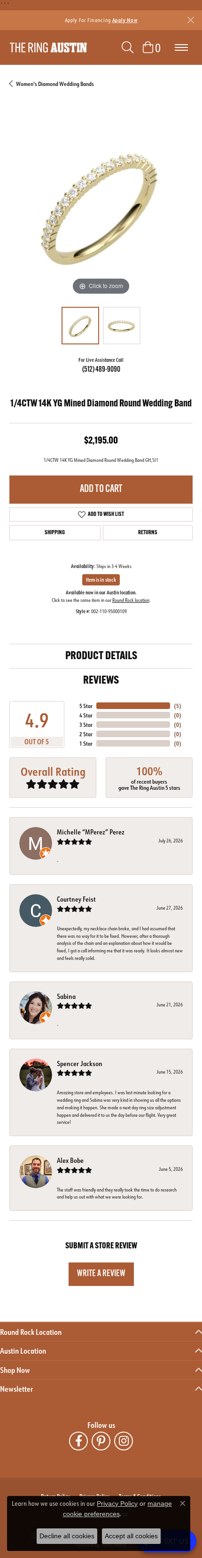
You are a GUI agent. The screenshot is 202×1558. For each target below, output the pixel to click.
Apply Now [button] (125, 19)
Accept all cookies (131, 1536)
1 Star (86, 743)
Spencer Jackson (79, 1063)
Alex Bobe (70, 1160)
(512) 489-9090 (101, 370)
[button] (127, 47)
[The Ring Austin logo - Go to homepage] (48, 47)
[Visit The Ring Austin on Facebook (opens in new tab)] (78, 1441)
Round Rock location (130, 600)
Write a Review (101, 1274)
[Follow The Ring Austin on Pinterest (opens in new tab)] (101, 1441)
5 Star (86, 705)
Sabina (66, 996)
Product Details (101, 656)
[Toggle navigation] (181, 47)
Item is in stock (101, 579)
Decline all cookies (66, 1536)
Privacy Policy (117, 1503)
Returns (147, 533)
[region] (101, 205)
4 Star (86, 715)
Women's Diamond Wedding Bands (55, 83)
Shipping (55, 533)
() (177, 705)
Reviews (101, 680)
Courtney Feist (76, 899)
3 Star (86, 724)
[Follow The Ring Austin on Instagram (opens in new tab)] (123, 1441)
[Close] (190, 20)
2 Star (86, 734)
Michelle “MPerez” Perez (90, 831)
